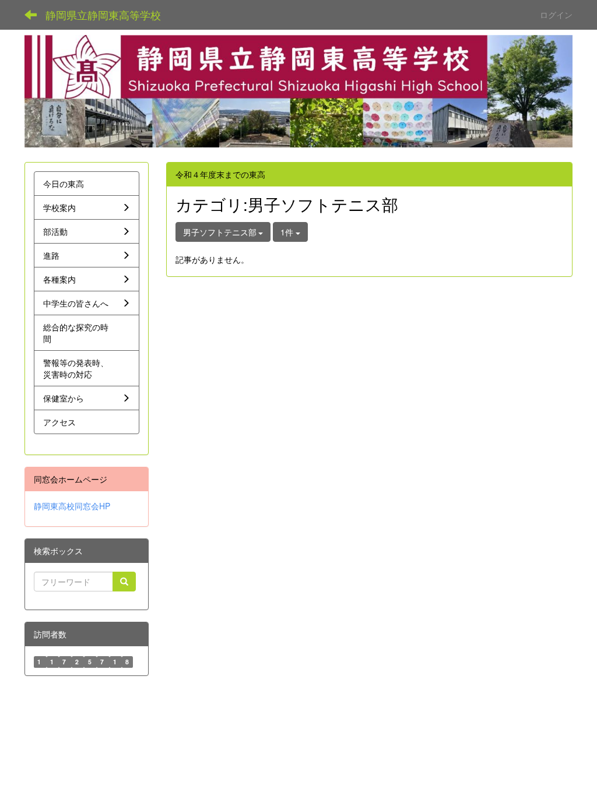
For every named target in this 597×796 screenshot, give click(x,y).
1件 (288, 232)
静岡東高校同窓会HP (72, 506)
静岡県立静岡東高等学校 (103, 14)
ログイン (556, 14)
